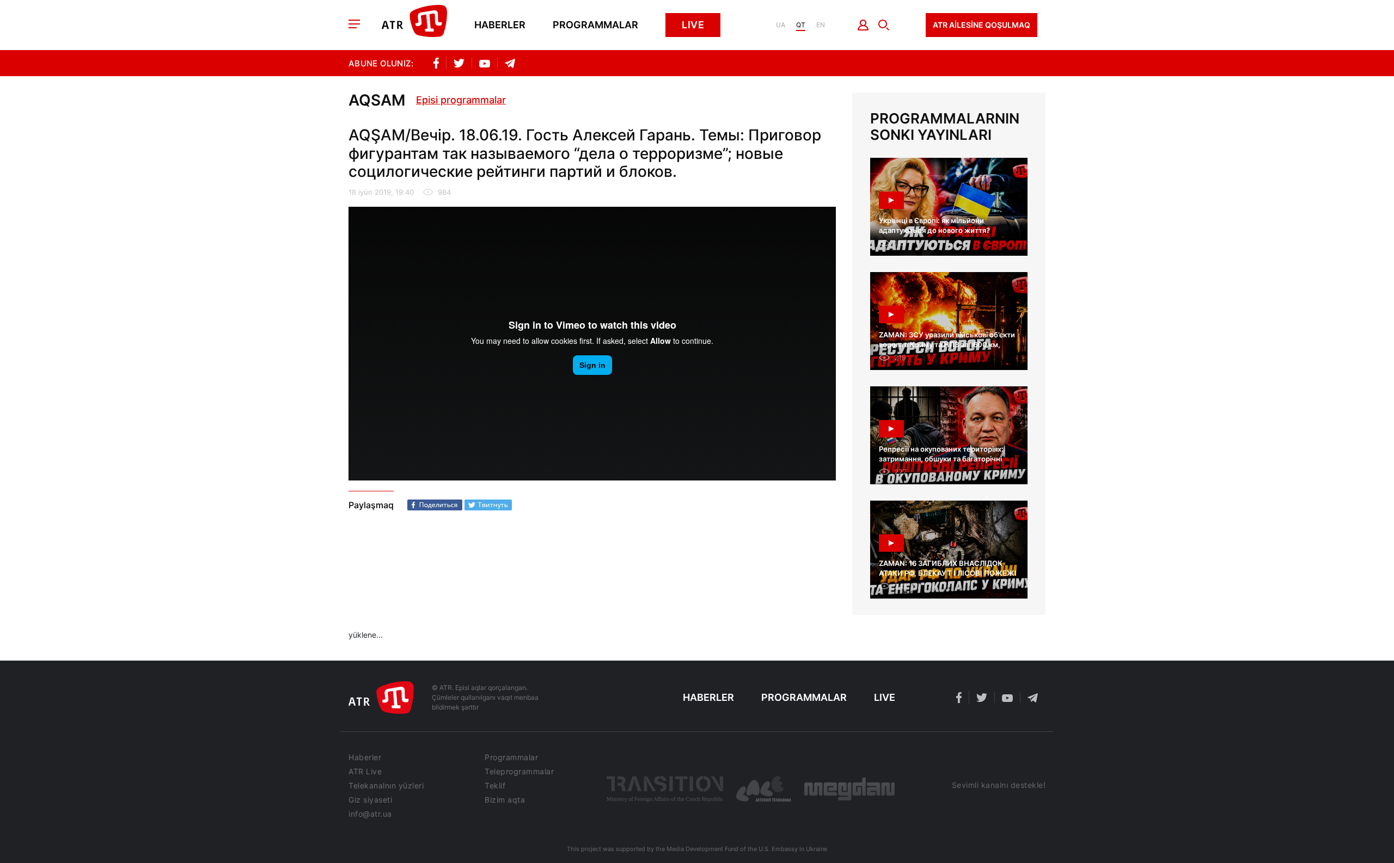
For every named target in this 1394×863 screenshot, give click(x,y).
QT (800, 25)
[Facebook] (434, 505)
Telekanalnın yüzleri (386, 786)
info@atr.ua (370, 814)
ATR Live (365, 771)
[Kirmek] (863, 25)
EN (820, 25)
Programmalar (595, 25)
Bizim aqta (505, 800)
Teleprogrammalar (519, 771)
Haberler (499, 25)
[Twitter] (488, 505)
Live (693, 24)
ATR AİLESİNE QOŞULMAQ (981, 24)
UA (780, 25)
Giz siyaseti (370, 800)
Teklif (495, 786)
